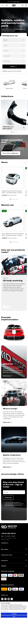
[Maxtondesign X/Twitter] (12, 599)
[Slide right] (25, 162)
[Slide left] (21, 162)
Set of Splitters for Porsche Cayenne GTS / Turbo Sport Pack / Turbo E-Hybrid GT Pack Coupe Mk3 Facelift (13, 235)
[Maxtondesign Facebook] (2, 599)
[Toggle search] (7, 5)
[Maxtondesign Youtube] (8, 599)
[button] (2, 5)
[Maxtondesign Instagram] (5, 599)
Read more (6, 376)
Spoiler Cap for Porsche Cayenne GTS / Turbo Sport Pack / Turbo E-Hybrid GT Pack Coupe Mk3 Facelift (13, 192)
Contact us (4, 543)
